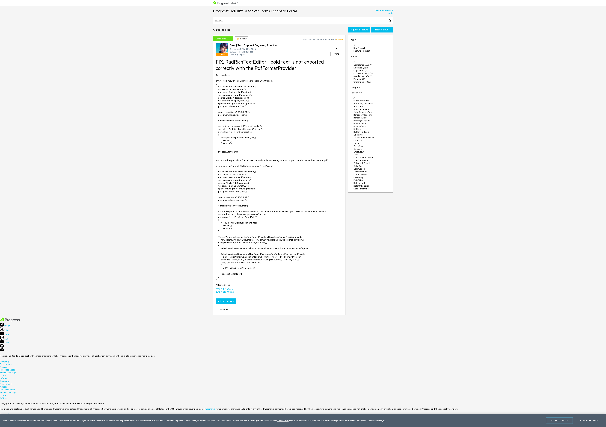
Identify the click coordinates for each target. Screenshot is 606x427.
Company (4, 361)
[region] (303, 420)
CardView (358, 146)
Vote (336, 53)
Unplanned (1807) (362, 81)
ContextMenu (360, 174)
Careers (4, 375)
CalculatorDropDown (364, 137)
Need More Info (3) (363, 76)
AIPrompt (358, 106)
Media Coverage (8, 372)
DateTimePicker (361, 188)
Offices (3, 378)
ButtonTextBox (361, 131)
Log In (390, 13)
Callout (357, 143)
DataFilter (358, 180)
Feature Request (362, 50)
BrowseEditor (360, 126)
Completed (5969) (363, 64)
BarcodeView (360, 117)
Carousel (358, 148)
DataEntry (358, 177)
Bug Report (359, 48)
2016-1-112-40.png (225, 289)
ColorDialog (359, 168)
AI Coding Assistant (363, 103)
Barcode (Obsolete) (363, 114)
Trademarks (209, 408)
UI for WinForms (361, 100)
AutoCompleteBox (363, 112)
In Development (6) (363, 73)
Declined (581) (361, 67)
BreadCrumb (360, 123)
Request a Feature (359, 29)
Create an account (384, 10)
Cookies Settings (589, 420)
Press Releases (7, 369)
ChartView (359, 151)
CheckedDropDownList (365, 157)
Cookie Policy (283, 420)
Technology (6, 364)
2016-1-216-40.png (225, 291)
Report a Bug (381, 29)
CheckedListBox (362, 160)
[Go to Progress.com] (10, 321)
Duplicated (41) (361, 70)
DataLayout (359, 183)
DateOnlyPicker (361, 185)
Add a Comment (226, 301)
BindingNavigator (362, 120)
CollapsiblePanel (362, 163)
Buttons (357, 129)
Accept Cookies (559, 420)
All (355, 45)
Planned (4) (359, 79)
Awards (3, 366)
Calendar (358, 140)
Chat (356, 154)
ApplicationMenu (362, 109)
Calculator (358, 134)
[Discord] (2, 350)
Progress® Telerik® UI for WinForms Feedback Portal (255, 11)
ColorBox (358, 166)
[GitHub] (2, 346)
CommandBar (360, 171)
